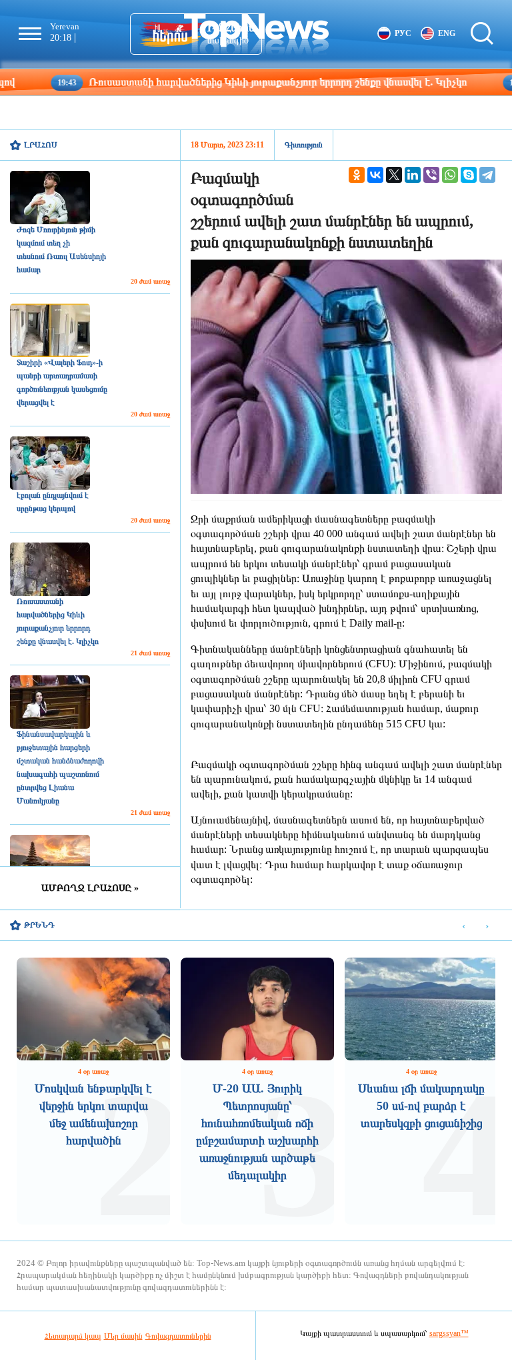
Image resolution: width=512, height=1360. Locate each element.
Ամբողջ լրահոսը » (90, 888)
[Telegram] (487, 175)
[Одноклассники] (357, 175)
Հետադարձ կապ (73, 1336)
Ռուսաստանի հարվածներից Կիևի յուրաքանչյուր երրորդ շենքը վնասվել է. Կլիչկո (228, 81)
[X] (394, 175)
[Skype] (469, 175)
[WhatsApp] (450, 175)
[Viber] (431, 175)
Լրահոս (40, 144)
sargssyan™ (449, 1333)
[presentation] (463, 926)
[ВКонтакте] (375, 175)
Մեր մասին (123, 1336)
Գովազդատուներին (178, 1336)
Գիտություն (304, 144)
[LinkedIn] (413, 175)
